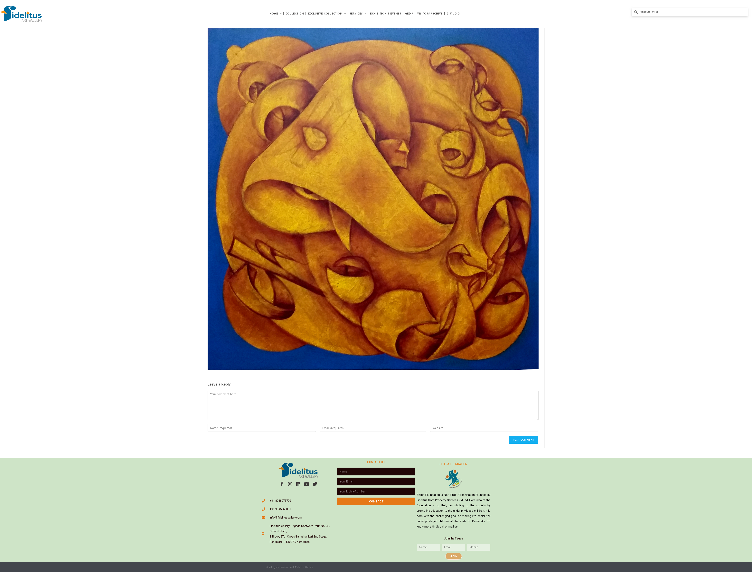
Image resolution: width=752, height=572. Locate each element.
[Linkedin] (298, 484)
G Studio (453, 14)
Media (409, 14)
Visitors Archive (430, 14)
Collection (295, 14)
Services (356, 14)
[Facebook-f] (282, 484)
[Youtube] (306, 484)
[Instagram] (290, 484)
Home (274, 14)
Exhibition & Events (385, 14)
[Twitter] (315, 484)
